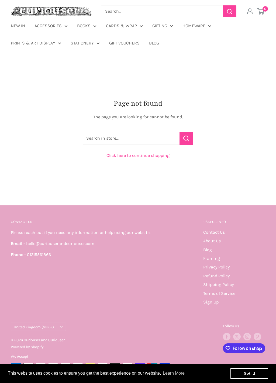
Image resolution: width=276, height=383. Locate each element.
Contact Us (214, 232)
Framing (211, 258)
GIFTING (159, 25)
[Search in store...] (186, 138)
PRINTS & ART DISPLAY (33, 43)
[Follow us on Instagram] (247, 336)
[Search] (229, 11)
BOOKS (84, 25)
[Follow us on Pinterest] (257, 336)
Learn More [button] (174, 373)
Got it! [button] (249, 373)
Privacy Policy (216, 267)
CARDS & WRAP (121, 25)
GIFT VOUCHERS (124, 43)
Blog (207, 249)
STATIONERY (82, 43)
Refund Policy (216, 275)
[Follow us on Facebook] (226, 336)
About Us (212, 240)
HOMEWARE (193, 25)
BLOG (154, 43)
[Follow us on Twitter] (237, 336)
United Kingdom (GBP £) (34, 327)
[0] (260, 11)
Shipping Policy (218, 284)
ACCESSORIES (48, 25)
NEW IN (18, 25)
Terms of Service (219, 293)
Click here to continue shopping (138, 155)
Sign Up (211, 302)
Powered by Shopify (27, 347)
